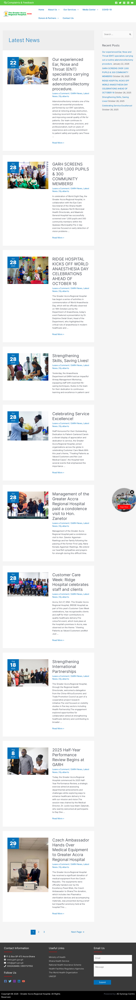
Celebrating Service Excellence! (70, 416)
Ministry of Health (57, 957)
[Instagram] (124, 3)
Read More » (58, 142)
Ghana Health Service (59, 961)
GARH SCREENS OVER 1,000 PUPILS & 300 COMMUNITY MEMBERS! (115, 72)
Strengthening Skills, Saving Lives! (70, 358)
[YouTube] (132, 3)
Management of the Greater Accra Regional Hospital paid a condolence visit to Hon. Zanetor (70, 506)
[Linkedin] (128, 3)
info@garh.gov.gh (15, 963)
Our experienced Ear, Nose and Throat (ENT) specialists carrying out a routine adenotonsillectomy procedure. (70, 74)
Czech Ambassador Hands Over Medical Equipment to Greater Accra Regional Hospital (70, 850)
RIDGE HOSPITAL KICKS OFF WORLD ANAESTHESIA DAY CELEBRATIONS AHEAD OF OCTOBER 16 (70, 271)
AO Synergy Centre (126, 994)
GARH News (76, 93)
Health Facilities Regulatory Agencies (66, 968)
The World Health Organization (63, 972)
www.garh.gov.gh (15, 959)
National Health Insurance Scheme (65, 965)
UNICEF (52, 976)
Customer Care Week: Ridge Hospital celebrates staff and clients (70, 582)
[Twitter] (120, 3)
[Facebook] (116, 3)
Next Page (77, 932)
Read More (124, 507)
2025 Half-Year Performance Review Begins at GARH (68, 757)
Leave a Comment (60, 93)
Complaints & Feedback (20, 2)
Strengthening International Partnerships (65, 666)
